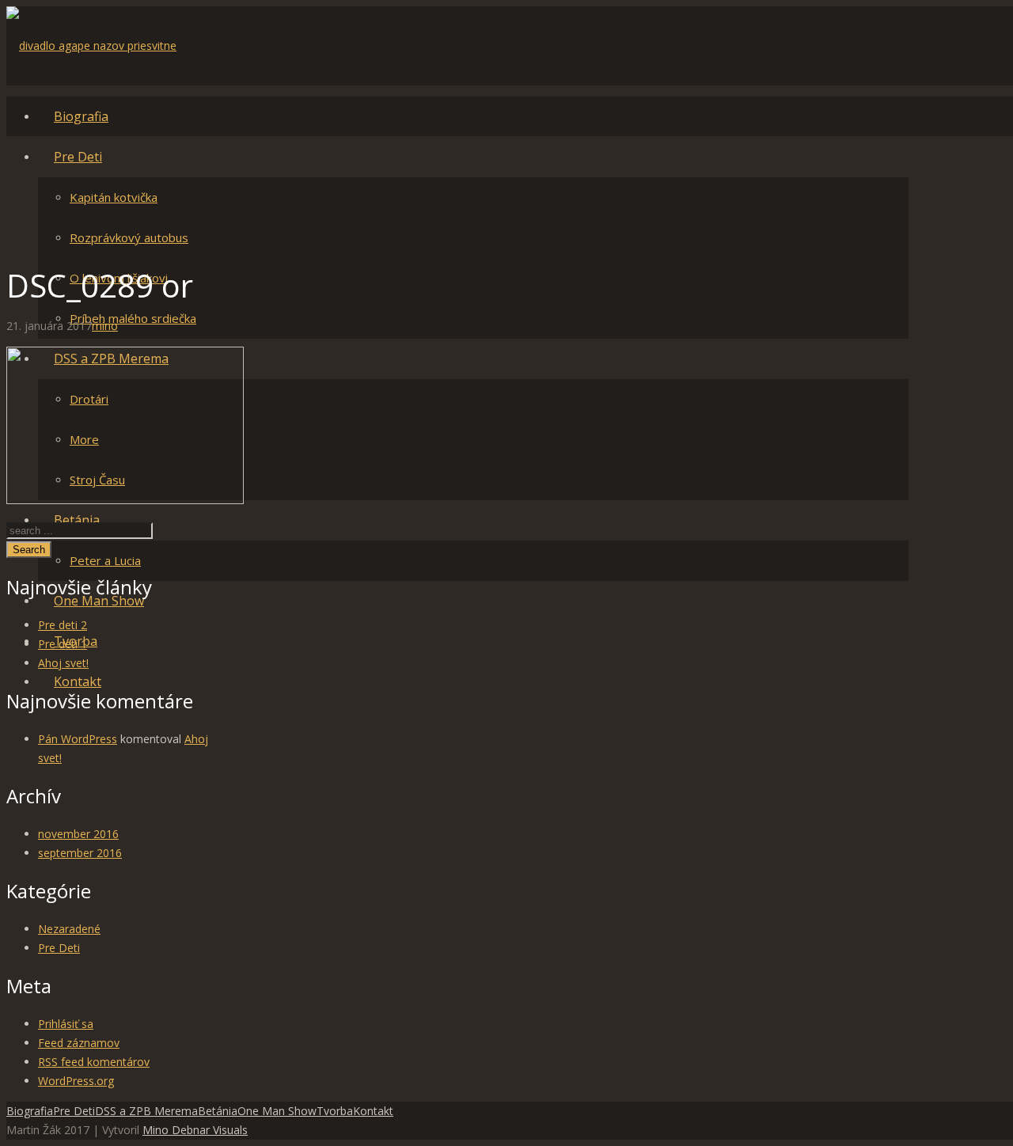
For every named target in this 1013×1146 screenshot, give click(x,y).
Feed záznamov (79, 1042)
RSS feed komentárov (94, 1061)
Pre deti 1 (62, 643)
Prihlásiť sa (65, 1023)
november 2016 (78, 833)
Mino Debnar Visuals (195, 1129)
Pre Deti (59, 947)
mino (105, 325)
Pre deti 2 (62, 624)
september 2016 (80, 852)
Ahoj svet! (63, 662)
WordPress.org (76, 1080)
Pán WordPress (77, 738)
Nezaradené (69, 928)
